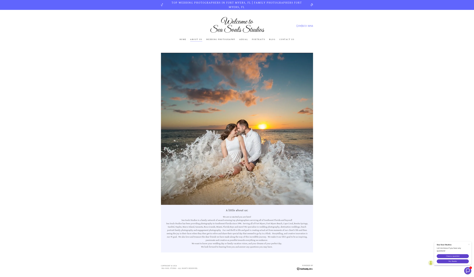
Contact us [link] (286, 39)
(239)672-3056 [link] (304, 26)
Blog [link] (272, 39)
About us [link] (196, 39)
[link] (237, 31)
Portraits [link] (258, 39)
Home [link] (183, 39)
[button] (467, 270)
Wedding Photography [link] (220, 39)
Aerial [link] (243, 39)
